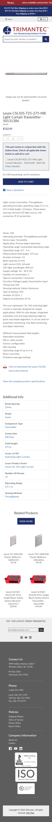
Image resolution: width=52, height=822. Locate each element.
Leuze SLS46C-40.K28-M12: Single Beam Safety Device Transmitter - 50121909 (39, 597)
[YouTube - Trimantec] (26, 637)
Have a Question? (15, 190)
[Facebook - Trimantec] (21, 637)
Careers (12, 743)
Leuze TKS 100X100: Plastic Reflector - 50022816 (38, 557)
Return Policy (15, 726)
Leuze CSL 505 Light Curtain (19, 466)
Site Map (30, 813)
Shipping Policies (16, 716)
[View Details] (12, 166)
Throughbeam (12, 496)
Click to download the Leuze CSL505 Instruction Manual (27, 368)
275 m (8, 446)
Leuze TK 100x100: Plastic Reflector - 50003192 (13, 557)
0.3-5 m (9, 486)
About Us (13, 740)
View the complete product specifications (24, 381)
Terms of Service (16, 720)
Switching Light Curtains (17, 456)
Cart (44, 19)
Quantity (7, 135)
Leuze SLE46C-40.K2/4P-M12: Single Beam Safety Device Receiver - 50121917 (13, 597)
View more (26, 521)
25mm (8, 407)
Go (41, 629)
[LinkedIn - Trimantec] (30, 637)
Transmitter (10, 427)
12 (6, 476)
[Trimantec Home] (26, 31)
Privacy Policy (15, 723)
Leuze (5, 124)
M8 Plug (9, 437)
